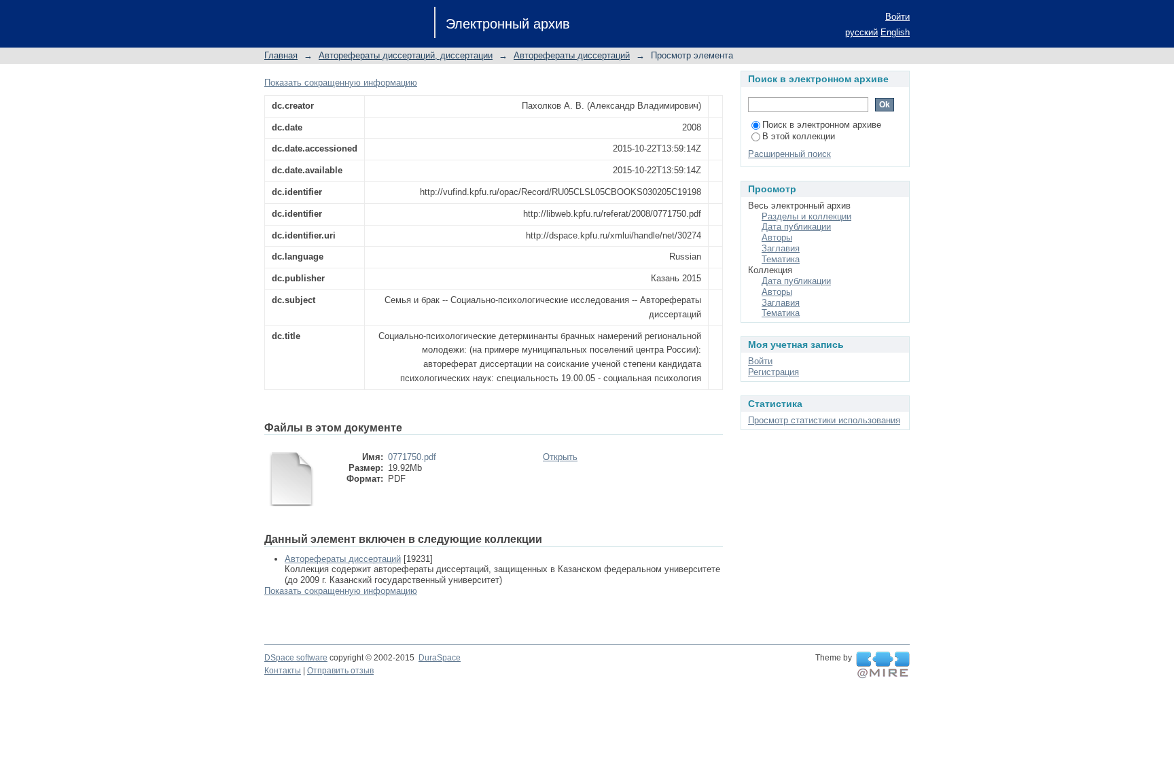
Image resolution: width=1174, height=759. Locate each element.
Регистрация (773, 372)
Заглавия (781, 248)
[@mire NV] (883, 665)
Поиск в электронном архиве (821, 125)
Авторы (777, 237)
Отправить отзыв (340, 670)
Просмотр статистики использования (824, 420)
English (895, 32)
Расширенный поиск (789, 154)
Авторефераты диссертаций (572, 55)
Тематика (781, 259)
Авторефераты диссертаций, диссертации (406, 55)
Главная (281, 55)
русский (861, 32)
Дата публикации (796, 227)
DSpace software (295, 658)
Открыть (560, 457)
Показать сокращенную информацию (340, 82)
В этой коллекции (798, 136)
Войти (897, 17)
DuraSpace (440, 658)
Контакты (282, 670)
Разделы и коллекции (806, 216)
